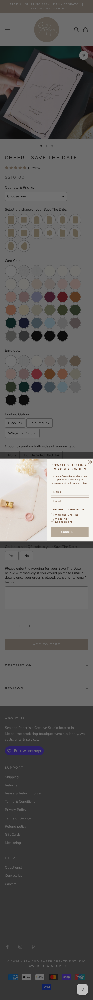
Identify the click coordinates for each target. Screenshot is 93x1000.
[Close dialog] (90, 462)
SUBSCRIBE (70, 532)
